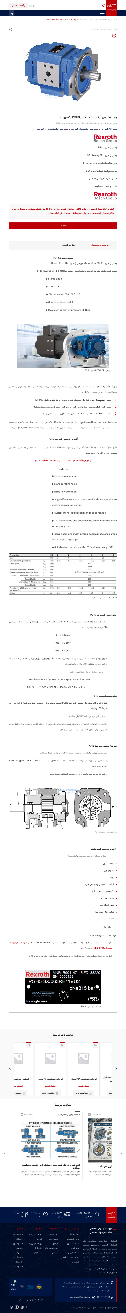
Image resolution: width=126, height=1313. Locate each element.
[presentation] (116, 1068)
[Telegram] (27, 1308)
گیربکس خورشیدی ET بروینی (30, 1079)
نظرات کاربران (68, 245)
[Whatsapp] (11, 1308)
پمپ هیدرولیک (84, 19)
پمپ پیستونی (52, 1234)
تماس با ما (74, 1234)
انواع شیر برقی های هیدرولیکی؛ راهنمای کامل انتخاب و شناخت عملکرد (80, 1167)
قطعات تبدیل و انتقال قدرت (98, 1114)
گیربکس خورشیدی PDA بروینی (96, 1079)
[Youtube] (17, 1308)
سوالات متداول (73, 1243)
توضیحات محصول (100, 245)
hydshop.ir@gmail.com (80, 1297)
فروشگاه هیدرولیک (100, 19)
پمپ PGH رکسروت (109, 129)
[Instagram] (22, 1308)
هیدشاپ (113, 19)
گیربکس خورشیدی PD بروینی (63, 1079)
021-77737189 (103, 1297)
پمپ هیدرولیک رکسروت (58, 129)
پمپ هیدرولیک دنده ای (90, 123)
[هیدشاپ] (111, 8)
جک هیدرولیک (36, 1253)
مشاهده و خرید (94, 1093)
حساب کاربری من (72, 1253)
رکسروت (40, 129)
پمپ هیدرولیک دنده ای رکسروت (84, 129)
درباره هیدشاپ (73, 1239)
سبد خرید (75, 1248)
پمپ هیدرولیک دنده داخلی (66, 123)
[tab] (94, 245)
